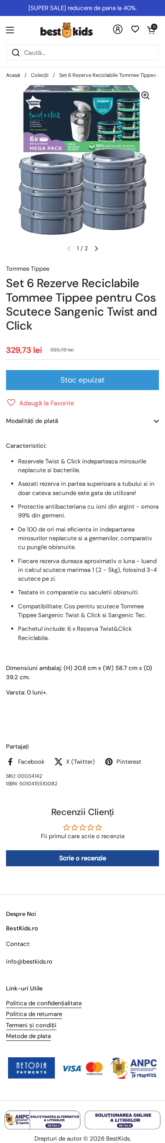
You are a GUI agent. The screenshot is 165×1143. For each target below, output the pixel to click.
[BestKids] (72, 30)
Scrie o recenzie (82, 858)
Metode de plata (28, 1036)
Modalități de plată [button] (32, 421)
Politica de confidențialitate (44, 1003)
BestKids (118, 1139)
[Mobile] (118, 32)
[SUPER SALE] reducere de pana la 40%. (82, 8)
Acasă (13, 75)
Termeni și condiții (31, 1025)
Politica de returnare (34, 1014)
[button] (151, 30)
